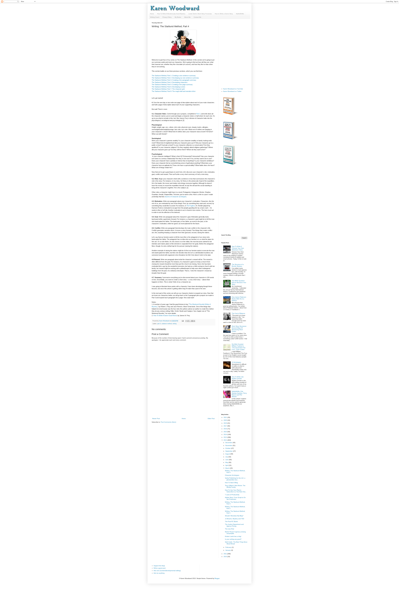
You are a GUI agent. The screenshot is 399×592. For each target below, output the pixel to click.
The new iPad (229, 529)
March (227, 468)
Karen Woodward (164, 321)
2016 (225, 429)
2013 (225, 437)
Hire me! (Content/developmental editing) (167, 570)
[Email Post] (182, 321)
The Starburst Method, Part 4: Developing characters (169, 82)
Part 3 (198, 114)
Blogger (217, 578)
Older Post (211, 418)
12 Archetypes (236, 362)
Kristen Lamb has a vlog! (233, 536)
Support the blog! (159, 566)
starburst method (167, 323)
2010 (225, 556)
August (227, 454)
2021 (225, 417)
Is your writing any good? (233, 539)
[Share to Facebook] (192, 321)
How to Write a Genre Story (224, 14)
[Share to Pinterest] (194, 321)
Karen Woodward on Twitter (232, 91)
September (229, 451)
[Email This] (186, 321)
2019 (225, 423)
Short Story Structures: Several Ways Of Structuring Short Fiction (239, 328)
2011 (225, 554)
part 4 (159, 323)
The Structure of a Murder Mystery (238, 265)
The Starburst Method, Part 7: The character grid (168, 89)
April (227, 465)
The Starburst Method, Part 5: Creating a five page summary (172, 84)
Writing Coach (154, 17)
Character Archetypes (232, 475)
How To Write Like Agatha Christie (238, 377)
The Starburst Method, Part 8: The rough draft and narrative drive (173, 91)
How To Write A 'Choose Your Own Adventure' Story (238, 248)
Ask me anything (159, 573)
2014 (225, 434)
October (228, 448)
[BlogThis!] (188, 321)
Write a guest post (160, 568)
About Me (187, 17)
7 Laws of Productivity (232, 494)
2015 (225, 431)
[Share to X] (190, 321)
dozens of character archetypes (175, 197)
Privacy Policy (167, 17)
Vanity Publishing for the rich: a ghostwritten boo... (235, 479)
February (228, 547)
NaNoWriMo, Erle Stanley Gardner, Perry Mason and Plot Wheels (239, 394)
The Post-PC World (231, 521)
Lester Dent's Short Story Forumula (200, 14)
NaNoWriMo (240, 14)
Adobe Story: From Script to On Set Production (235, 498)
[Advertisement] (183, 402)
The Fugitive (191, 206)
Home (152, 14)
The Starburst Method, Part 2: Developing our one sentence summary (175, 78)
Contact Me (197, 17)
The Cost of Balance (238, 313)
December (229, 442)
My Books (178, 17)
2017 (225, 426)
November (229, 445)
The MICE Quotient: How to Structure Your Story (239, 282)
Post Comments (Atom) (168, 422)
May (227, 462)
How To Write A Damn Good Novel (165, 315)
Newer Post (156, 418)
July (226, 457)
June (227, 459)
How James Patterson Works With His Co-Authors (239, 298)
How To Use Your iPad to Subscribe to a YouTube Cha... (236, 491)
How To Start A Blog (231, 482)
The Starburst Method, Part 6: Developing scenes (168, 87)
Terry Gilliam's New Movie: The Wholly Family (235, 486)
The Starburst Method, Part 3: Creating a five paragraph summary (174, 80)
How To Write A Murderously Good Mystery (171, 14)
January (228, 550)
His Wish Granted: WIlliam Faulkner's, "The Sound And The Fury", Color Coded (238, 346)
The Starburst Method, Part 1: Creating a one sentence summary (174, 75)
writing (174, 323)
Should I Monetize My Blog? (234, 516)
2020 (225, 420)
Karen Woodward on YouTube (233, 89)
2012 (225, 440)
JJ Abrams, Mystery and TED (234, 519)
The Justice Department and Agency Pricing (234, 525)
